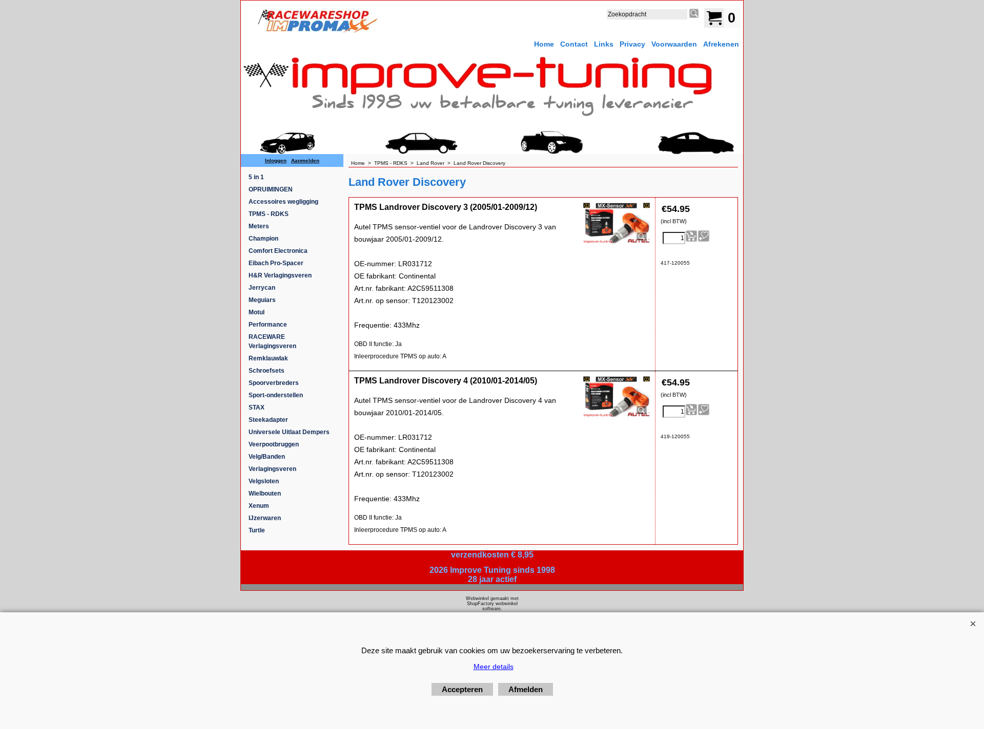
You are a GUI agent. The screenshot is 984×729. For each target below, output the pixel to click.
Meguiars (262, 300)
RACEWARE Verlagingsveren (272, 341)
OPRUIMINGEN (271, 189)
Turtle (257, 530)
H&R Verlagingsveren (280, 275)
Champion (263, 238)
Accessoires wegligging (283, 201)
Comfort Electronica (278, 250)
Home (544, 44)
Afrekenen (721, 44)
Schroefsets (266, 370)
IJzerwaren (265, 518)
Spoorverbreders (274, 383)
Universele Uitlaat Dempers (289, 432)
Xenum (259, 505)
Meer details (494, 666)
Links (603, 44)
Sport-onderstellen (276, 395)
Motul (256, 312)
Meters (259, 226)
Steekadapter (268, 419)
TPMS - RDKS (269, 214)
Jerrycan (262, 287)
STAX (256, 407)
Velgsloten (264, 481)
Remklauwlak (268, 358)
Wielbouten (265, 493)
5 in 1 (256, 177)
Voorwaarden (674, 44)
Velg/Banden (267, 456)
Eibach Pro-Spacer (276, 263)
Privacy (632, 44)
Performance (268, 324)
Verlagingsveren (272, 469)
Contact (574, 44)
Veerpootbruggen (274, 444)
